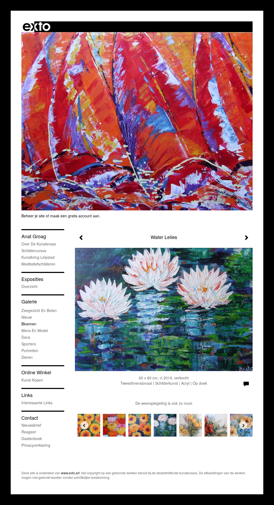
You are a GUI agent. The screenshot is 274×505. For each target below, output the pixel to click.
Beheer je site (33, 215)
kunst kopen (32, 380)
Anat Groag (33, 236)
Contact (29, 417)
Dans (25, 337)
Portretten (29, 350)
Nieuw (26, 317)
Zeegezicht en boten (39, 310)
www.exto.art (70, 473)
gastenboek (31, 438)
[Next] (243, 425)
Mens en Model (34, 330)
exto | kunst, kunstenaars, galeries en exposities (36, 26)
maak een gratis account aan (74, 215)
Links (27, 395)
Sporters (28, 343)
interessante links (36, 402)
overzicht (29, 286)
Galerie (29, 301)
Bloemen (28, 323)
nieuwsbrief (31, 425)
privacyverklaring (35, 445)
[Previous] (84, 425)
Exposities (32, 279)
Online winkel (36, 372)
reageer (28, 431)
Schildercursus (33, 250)
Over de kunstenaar (38, 243)
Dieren (27, 357)
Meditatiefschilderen (38, 264)
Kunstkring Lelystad (38, 257)
